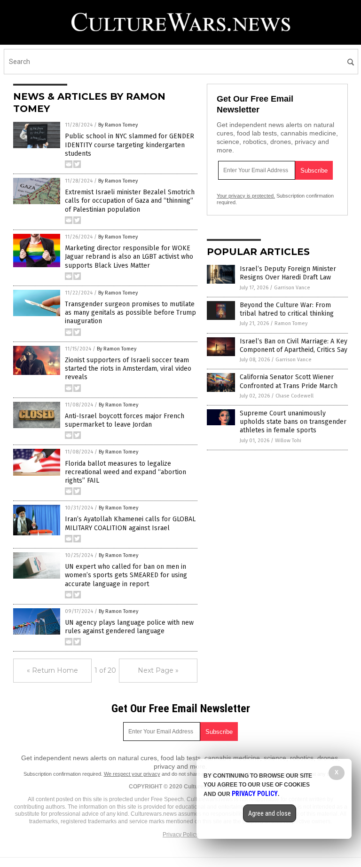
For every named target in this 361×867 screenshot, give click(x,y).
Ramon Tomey (291, 323)
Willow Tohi (288, 440)
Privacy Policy (180, 834)
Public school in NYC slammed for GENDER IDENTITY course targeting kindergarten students (129, 144)
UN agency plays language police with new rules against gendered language (129, 627)
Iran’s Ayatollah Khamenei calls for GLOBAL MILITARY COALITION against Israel (130, 523)
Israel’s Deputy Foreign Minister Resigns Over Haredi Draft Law (288, 273)
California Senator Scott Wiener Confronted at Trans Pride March (288, 381)
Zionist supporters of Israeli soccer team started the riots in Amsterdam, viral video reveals (128, 368)
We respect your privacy (132, 774)
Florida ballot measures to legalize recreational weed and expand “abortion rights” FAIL (125, 472)
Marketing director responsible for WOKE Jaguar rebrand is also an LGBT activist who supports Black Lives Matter (129, 256)
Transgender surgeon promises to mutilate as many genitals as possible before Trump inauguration (130, 312)
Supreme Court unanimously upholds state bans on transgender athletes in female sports (293, 421)
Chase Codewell (294, 396)
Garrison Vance (292, 288)
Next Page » (158, 670)
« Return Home (52, 670)
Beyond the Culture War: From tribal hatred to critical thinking (287, 309)
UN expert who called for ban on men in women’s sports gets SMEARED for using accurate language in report (126, 575)
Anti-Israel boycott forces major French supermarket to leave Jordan (124, 420)
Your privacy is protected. (246, 196)
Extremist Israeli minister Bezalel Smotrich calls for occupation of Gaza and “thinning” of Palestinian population (130, 200)
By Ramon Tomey (118, 125)
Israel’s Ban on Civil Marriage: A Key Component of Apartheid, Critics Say (293, 345)
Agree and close (269, 813)
